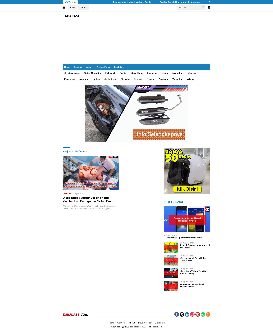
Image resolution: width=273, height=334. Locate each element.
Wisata (190, 79)
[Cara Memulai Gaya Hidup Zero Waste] (171, 260)
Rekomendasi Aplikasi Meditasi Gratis (123, 2)
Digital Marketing (92, 73)
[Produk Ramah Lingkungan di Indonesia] (171, 247)
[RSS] (208, 314)
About (89, 67)
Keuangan (84, 79)
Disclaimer (119, 67)
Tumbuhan (177, 79)
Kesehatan (69, 79)
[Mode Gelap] (209, 7)
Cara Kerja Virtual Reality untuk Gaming (193, 272)
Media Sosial (110, 79)
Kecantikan (177, 73)
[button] (203, 7)
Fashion (123, 73)
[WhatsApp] (203, 314)
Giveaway (152, 73)
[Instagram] (192, 314)
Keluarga (191, 73)
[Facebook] (176, 314)
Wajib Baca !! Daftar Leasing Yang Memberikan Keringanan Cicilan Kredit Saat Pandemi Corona (88, 201)
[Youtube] (197, 314)
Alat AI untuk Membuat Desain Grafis (192, 285)
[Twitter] (182, 314)
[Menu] (64, 7)
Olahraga (125, 79)
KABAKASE (71, 16)
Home (72, 7)
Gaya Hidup (137, 73)
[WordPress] (187, 314)
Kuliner (96, 79)
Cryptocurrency (72, 73)
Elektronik (110, 73)
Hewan (164, 73)
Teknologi (163, 79)
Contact (84, 7)
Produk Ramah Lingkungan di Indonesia (171, 2)
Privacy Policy (103, 67)
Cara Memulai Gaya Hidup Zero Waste (193, 259)
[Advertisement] (136, 43)
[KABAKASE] (75, 314)
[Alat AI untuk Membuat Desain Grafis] (171, 286)
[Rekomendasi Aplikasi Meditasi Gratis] (187, 219)
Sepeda (151, 79)
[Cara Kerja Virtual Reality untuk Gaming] (171, 273)
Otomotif (138, 79)
